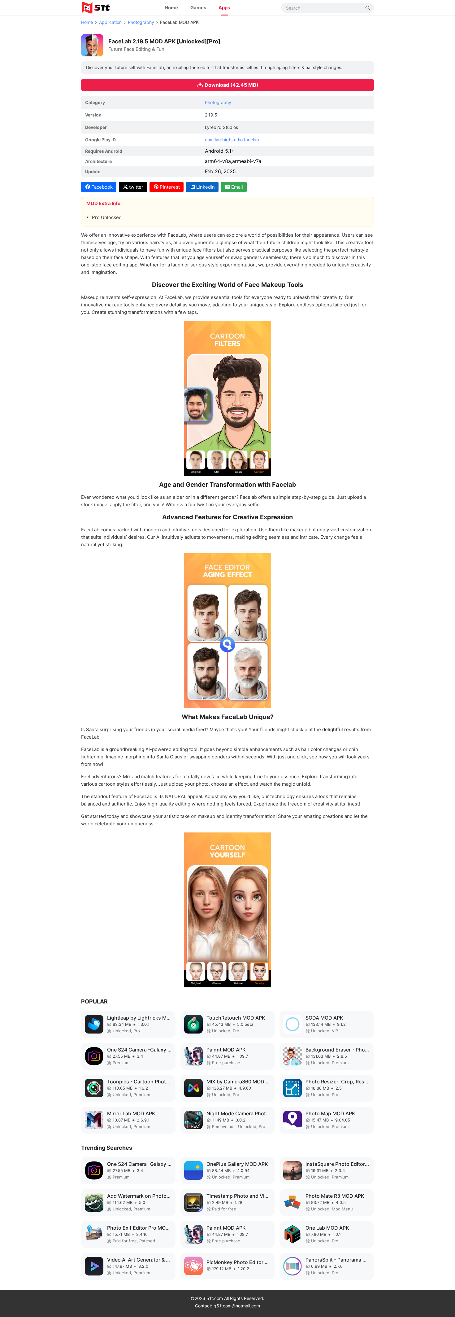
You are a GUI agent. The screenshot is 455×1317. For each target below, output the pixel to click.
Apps (224, 8)
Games (198, 8)
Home (171, 8)
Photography (141, 22)
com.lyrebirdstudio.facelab (232, 139)
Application (110, 22)
